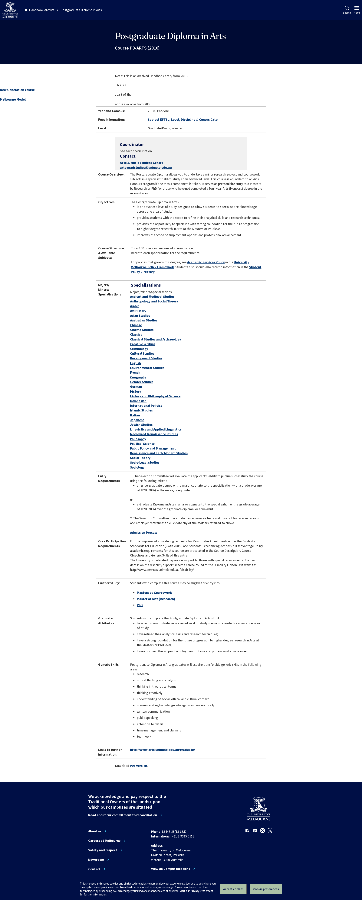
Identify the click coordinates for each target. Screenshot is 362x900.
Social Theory (140, 458)
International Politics (146, 405)
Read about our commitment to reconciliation (122, 815)
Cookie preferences (266, 889)
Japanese (137, 420)
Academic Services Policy (206, 262)
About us (94, 831)
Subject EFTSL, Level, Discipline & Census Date (183, 119)
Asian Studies (140, 315)
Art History (138, 310)
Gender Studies (141, 382)
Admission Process (143, 532)
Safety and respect (102, 850)
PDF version (138, 765)
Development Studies (146, 358)
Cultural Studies (142, 353)
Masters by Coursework (154, 592)
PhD (140, 605)
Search (347, 12)
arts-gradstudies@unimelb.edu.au (146, 167)
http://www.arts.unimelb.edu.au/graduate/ (162, 749)
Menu (357, 12)
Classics (136, 334)
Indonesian (138, 401)
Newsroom (96, 860)
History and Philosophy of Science (155, 396)
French (135, 372)
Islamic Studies (141, 410)
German (136, 386)
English (135, 363)
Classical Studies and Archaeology (155, 339)
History (135, 391)
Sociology (137, 467)
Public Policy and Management (153, 448)
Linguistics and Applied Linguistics (156, 429)
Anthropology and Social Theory (154, 301)
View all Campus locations (170, 869)
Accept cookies (233, 889)
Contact (94, 869)
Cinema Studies (141, 329)
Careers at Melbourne (104, 841)
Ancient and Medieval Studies (152, 296)
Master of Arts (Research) (156, 599)
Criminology (139, 349)
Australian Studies (143, 320)
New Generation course (17, 90)
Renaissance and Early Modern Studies (159, 453)
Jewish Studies (141, 424)
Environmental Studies (147, 368)
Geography (138, 377)
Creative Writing (142, 344)
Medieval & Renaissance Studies (154, 434)
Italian (135, 415)
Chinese (136, 325)
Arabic (134, 306)
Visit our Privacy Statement (196, 891)
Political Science (142, 443)
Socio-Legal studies (144, 462)
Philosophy (138, 439)
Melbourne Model (13, 99)
